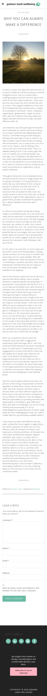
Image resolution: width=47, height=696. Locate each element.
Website (6, 573)
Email (6, 560)
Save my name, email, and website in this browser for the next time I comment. (21, 589)
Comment (8, 520)
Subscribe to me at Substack (23, 671)
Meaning (36, 489)
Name (6, 548)
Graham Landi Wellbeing (23, 4)
